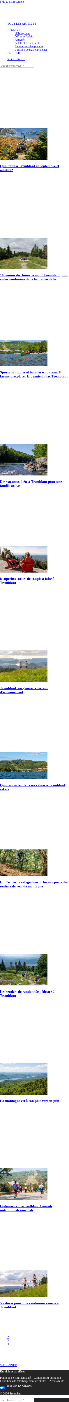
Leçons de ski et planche (29, 46)
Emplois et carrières (12, 1371)
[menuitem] (34, 23)
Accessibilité (57, 1381)
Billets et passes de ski (27, 43)
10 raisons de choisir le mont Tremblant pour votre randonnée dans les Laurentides (34, 277)
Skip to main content (12, 1)
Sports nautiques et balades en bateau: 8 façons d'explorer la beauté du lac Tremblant (34, 374)
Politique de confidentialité (15, 1377)
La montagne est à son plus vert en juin (29, 1101)
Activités (20, 39)
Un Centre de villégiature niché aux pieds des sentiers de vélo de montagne (34, 884)
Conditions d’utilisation (47, 1377)
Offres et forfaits (24, 36)
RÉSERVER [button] (15, 29)
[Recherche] (17, 65)
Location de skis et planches (31, 49)
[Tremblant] (34, 11)
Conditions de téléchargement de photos (23, 1381)
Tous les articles (21, 23)
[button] (16, 59)
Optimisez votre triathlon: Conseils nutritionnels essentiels (26, 1208)
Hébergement (22, 33)
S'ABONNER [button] (8, 1365)
